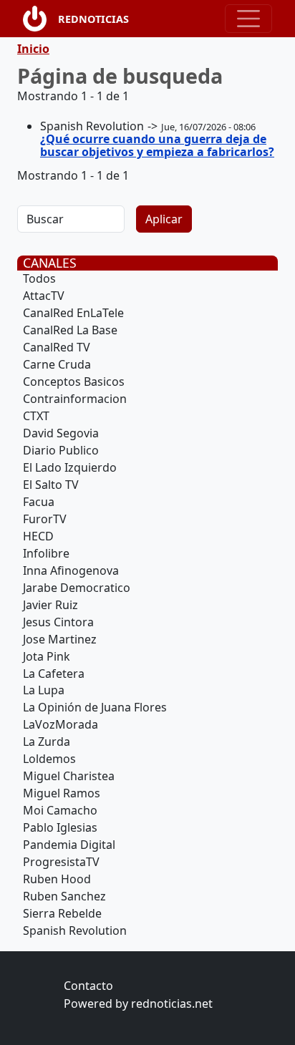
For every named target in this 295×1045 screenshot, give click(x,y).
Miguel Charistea (69, 776)
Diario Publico (61, 450)
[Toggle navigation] (248, 18)
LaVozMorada (60, 724)
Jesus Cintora (58, 622)
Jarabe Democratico (76, 588)
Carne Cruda (57, 364)
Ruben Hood (57, 879)
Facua (38, 502)
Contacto (88, 985)
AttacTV (43, 295)
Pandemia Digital (69, 844)
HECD (38, 536)
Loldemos (49, 759)
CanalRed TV (56, 347)
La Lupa (43, 690)
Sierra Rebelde (62, 913)
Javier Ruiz (50, 605)
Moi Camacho (60, 810)
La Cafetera (53, 673)
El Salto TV (51, 484)
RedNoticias (93, 19)
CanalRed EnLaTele (73, 313)
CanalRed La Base (70, 330)
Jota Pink (46, 656)
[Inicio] (40, 18)
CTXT (36, 416)
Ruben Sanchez (64, 896)
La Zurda (46, 741)
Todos (39, 278)
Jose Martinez (60, 639)
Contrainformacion (75, 399)
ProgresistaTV (61, 862)
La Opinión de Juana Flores (95, 707)
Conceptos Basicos (74, 381)
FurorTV (45, 519)
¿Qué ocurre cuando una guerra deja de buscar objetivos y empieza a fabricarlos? (157, 145)
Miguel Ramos (61, 793)
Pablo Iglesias (60, 827)
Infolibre (46, 553)
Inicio (33, 49)
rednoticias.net (172, 1003)
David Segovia (61, 433)
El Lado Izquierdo (70, 467)
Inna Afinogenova (71, 570)
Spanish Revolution (75, 930)
